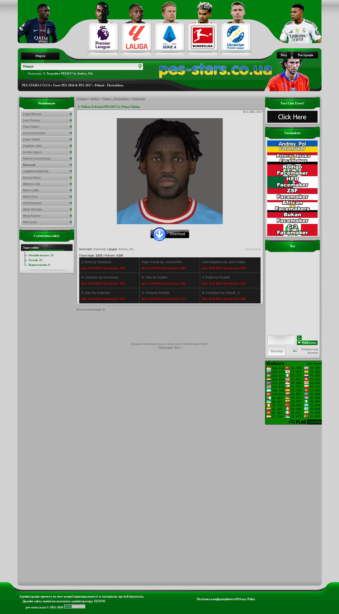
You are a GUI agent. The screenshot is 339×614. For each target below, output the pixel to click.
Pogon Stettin (31, 139)
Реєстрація (305, 55)
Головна (82, 98)
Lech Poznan (31, 120)
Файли (95, 98)
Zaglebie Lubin (32, 145)
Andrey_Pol (125, 249)
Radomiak (138, 98)
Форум (40, 56)
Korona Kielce (32, 177)
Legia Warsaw (32, 114)
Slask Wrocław (32, 209)
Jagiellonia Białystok (36, 171)
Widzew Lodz (31, 183)
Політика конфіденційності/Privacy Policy (226, 599)
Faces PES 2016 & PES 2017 (72, 85)
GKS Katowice (32, 203)
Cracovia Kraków (34, 133)
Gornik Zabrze (32, 152)
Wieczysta (30, 222)
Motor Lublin (31, 190)
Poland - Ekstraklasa (109, 85)
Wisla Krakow (32, 215)
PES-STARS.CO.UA (36, 85)
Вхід (284, 55)
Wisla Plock (30, 196)
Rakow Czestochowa (37, 158)
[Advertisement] (173, 327)
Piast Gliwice (31, 126)
